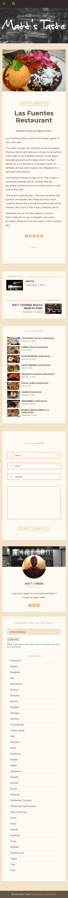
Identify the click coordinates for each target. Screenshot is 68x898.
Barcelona (16, 683)
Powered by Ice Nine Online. (43, 894)
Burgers (14, 707)
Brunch (14, 701)
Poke (13, 823)
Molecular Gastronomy (23, 806)
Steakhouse (17, 852)
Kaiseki (14, 777)
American (15, 660)
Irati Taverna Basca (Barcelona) (27, 307)
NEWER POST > (54, 300)
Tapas (13, 858)
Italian (13, 765)
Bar (12, 678)
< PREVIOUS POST (14, 277)
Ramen (14, 829)
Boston (14, 689)
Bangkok (15, 672)
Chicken (14, 718)
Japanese (15, 771)
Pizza (13, 817)
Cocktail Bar (17, 724)
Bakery (14, 666)
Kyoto (13, 788)
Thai (12, 864)
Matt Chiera (26, 131)
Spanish (14, 847)
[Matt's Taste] (34, 24)
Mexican (41, 104)
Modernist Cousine (20, 800)
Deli (12, 736)
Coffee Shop (17, 730)
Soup (13, 841)
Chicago (26, 104)
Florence (15, 753)
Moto (30, 281)
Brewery (15, 695)
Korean (14, 782)
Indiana (14, 759)
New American (18, 812)
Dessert (14, 742)
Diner (13, 748)
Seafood (15, 835)
